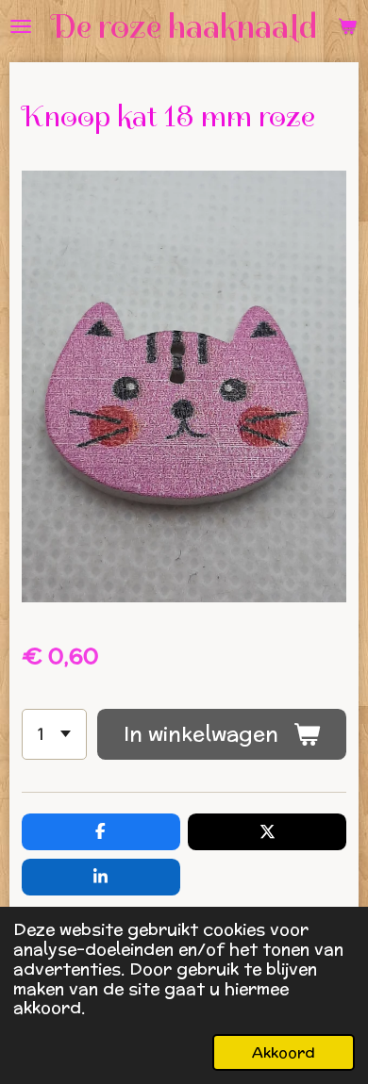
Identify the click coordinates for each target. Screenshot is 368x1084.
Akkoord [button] (283, 1052)
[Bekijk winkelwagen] (347, 26)
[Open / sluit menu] (21, 26)
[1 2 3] (54, 734)
